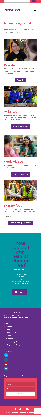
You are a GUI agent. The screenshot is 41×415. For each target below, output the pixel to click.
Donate (20, 80)
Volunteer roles (20, 126)
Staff (7, 324)
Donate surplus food (20, 222)
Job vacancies (20, 174)
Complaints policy (12, 342)
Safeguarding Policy (12, 345)
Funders (8, 330)
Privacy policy (10, 339)
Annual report (10, 333)
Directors (8, 327)
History (8, 336)
